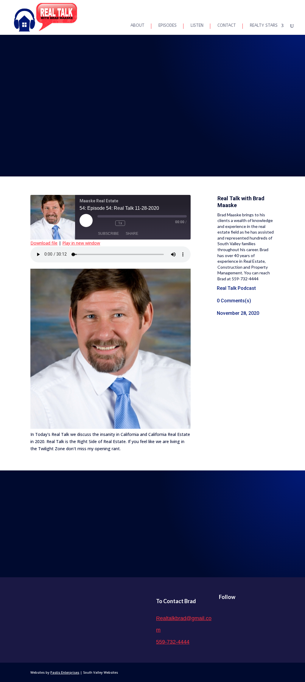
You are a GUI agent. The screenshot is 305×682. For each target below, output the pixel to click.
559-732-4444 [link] (172, 642)
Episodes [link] (167, 26)
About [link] (137, 26)
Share (132, 233)
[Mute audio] (100, 223)
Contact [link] (226, 26)
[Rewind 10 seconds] (109, 223)
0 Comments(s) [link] (234, 301)
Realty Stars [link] (264, 26)
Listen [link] (197, 26)
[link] (45, 17)
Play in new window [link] (81, 243)
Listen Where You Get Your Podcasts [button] (152, 526)
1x (120, 223)
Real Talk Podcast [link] (236, 288)
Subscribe (108, 233)
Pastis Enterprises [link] (64, 672)
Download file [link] (43, 243)
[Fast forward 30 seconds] (131, 223)
